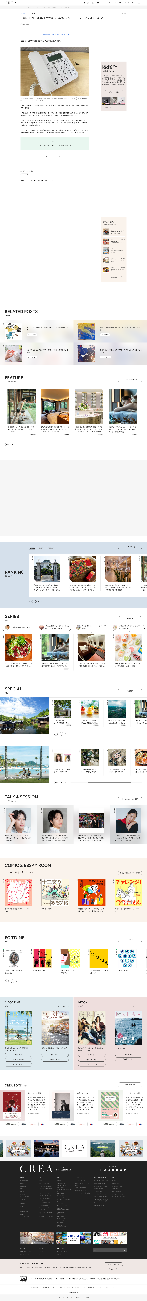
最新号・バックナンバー (25, 1251)
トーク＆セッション (107, 3)
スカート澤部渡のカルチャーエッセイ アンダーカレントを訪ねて (101, 1201)
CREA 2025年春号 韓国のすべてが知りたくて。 (63, 1209)
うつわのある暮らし (43, 1205)
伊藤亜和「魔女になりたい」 (100, 1183)
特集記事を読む (18, 1060)
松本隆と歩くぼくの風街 (81, 1190)
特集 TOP (130, 691)
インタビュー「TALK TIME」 (100, 1194)
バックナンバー (62, 1006)
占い (133, 3)
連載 (93, 3)
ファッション (23, 1199)
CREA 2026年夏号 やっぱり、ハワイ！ (61, 1184)
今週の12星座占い (116, 1188)
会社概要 (45, 1288)
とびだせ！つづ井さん (99, 1188)
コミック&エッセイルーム (122, 3)
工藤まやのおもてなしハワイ (45, 1193)
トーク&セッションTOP (80, 1180)
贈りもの (22, 1183)
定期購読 (90, 1288)
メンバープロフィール (62, 1251)
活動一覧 (59, 1254)
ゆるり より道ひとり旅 (99, 1205)
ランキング (22, 1203)
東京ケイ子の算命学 (116, 1191)
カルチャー (22, 1191)
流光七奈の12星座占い (117, 1186)
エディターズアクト (28, 13)
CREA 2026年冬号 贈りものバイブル (61, 1194)
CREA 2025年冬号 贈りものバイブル (61, 1213)
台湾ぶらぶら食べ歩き (44, 1183)
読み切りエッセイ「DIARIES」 (101, 1186)
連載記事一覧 (114, 277)
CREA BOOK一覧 (129, 1085)
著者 (40, 1254)
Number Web (70, 1297)
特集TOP (59, 1180)
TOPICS (22, 1214)
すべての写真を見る (82, 98)
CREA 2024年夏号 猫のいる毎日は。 (61, 1221)
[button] (7, 444)
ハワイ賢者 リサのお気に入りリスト (45, 1189)
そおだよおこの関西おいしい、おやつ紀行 (46, 1199)
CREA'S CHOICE (24, 1211)
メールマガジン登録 (113, 1264)
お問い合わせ (55, 1288)
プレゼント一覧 (106, 107)
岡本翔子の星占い (116, 1183)
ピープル (41, 1251)
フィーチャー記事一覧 (130, 380)
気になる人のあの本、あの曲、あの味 (82, 1184)
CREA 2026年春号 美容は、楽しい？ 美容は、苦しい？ (64, 1189)
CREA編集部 (26, 24)
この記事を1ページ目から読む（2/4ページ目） (56, 35)
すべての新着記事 (24, 1180)
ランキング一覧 (130, 547)
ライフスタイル (25, 174)
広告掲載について (79, 1288)
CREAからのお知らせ (25, 1217)
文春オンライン (79, 1297)
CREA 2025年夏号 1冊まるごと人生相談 (62, 1204)
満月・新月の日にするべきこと (119, 1196)
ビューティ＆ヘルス (24, 1196)
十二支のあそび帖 (98, 1191)
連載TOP (41, 1180)
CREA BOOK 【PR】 (25, 1254)
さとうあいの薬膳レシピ (44, 1202)
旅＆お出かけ (23, 1186)
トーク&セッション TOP (130, 799)
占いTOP (130, 940)
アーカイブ (22, 1206)
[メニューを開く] (139, 2)
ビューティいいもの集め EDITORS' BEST (44, 1208)
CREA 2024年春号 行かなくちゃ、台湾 (61, 1226)
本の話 (87, 1297)
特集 (98, 3)
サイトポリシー (100, 1288)
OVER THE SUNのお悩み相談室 (82, 1193)
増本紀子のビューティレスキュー (46, 1217)
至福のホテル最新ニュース (45, 1195)
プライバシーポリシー (111, 1288)
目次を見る (18, 1055)
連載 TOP (130, 618)
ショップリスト (18, 1065)
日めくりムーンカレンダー (118, 1194)
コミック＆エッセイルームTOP (130, 873)
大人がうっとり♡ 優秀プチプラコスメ (45, 1213)
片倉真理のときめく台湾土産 (45, 1186)
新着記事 (86, 3)
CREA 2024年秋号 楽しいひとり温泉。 (61, 1217)
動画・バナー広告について (66, 1288)
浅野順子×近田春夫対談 (80, 1187)
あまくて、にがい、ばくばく (100, 1196)
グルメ (21, 1188)
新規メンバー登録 (114, 92)
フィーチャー (23, 1209)
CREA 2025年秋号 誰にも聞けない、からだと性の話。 (64, 1199)
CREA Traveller (61, 1297)
